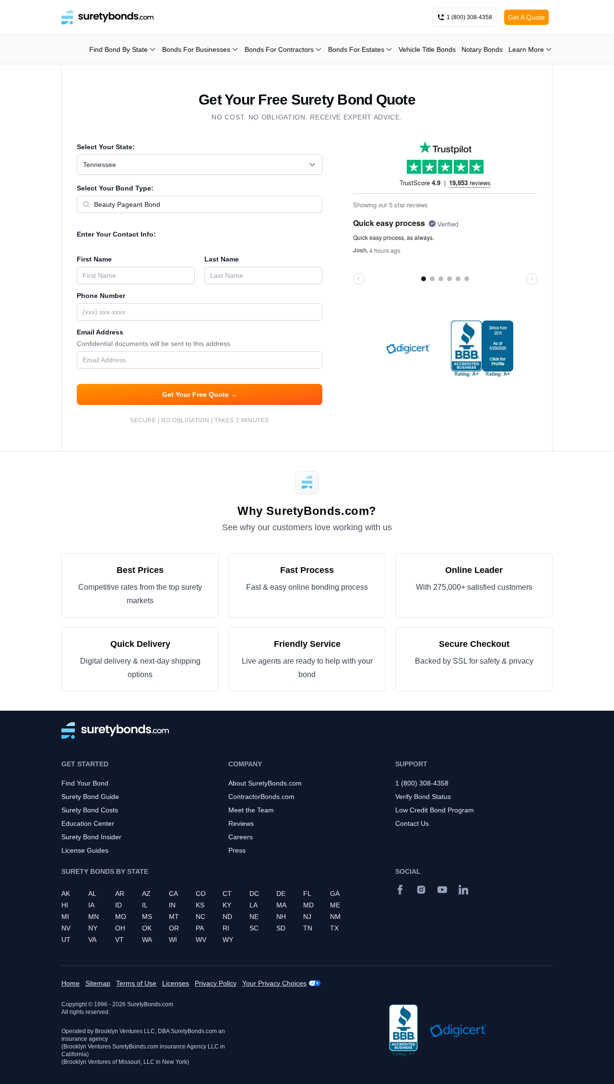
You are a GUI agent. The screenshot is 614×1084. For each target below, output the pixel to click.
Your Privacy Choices (274, 983)
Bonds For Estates (356, 49)
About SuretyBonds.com (265, 783)
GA (335, 893)
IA (91, 905)
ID (118, 905)
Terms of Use (136, 983)
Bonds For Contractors (279, 49)
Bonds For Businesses (196, 49)
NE (254, 916)
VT (119, 939)
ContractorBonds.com (261, 796)
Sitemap (97, 983)
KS (200, 905)
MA (281, 905)
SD (280, 928)
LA (253, 905)
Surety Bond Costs (89, 810)
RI (226, 928)
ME (335, 905)
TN (307, 928)
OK (147, 928)
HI (64, 905)
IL (145, 905)
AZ (146, 893)
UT (66, 939)
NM (335, 916)
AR (119, 893)
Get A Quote (526, 17)
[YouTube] (442, 889)
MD (308, 905)
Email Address (153, 337)
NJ (307, 916)
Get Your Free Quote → (199, 394)
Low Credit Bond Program (434, 810)
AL (92, 893)
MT (174, 916)
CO (201, 893)
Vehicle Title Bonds (427, 49)
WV (201, 939)
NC (200, 916)
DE (280, 893)
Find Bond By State (118, 49)
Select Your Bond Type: (115, 188)
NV (66, 928)
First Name (94, 259)
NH (281, 916)
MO (120, 916)
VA (92, 939)
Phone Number (101, 295)
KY (227, 905)
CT (227, 893)
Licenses (175, 983)
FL (307, 893)
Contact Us (412, 823)
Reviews (241, 823)
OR (174, 928)
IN (172, 905)
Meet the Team (251, 810)
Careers (240, 837)
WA (147, 939)
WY (228, 939)
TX (334, 928)
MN (93, 916)
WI (173, 939)
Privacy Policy (215, 983)
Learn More (526, 49)
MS (147, 916)
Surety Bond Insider (91, 837)
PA (200, 928)
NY (92, 928)
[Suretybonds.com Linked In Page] (463, 889)
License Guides (84, 850)
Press (237, 850)
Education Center (87, 823)
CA (173, 893)
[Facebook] (400, 889)
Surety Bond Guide (90, 796)
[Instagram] (421, 889)
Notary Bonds (482, 49)
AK (65, 893)
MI (65, 916)
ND (227, 916)
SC (254, 928)
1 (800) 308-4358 (422, 783)
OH (120, 928)
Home (70, 983)
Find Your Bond (84, 783)
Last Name (221, 259)
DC (254, 893)
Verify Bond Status (423, 796)
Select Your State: (106, 147)
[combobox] (199, 165)
